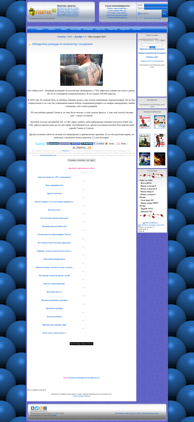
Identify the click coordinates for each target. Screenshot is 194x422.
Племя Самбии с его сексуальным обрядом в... (54, 201)
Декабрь (78, 36)
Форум (63, 29)
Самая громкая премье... (117, 17)
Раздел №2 (112, 29)
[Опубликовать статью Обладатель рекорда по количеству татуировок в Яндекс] (122, 144)
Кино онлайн (76, 29)
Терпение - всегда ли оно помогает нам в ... (54, 250)
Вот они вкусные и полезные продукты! (54, 242)
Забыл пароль (148, 18)
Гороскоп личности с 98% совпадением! (54, 177)
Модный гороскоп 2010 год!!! (54, 226)
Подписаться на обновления (152, 61)
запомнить (144, 14)
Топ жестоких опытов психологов (54, 218)
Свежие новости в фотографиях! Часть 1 (54, 234)
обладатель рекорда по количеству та (84, 377)
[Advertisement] (152, 82)
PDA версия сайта (122, 413)
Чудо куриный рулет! (54, 185)
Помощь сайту (152, 57)
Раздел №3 (124, 29)
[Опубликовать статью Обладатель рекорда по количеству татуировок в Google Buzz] (75, 144)
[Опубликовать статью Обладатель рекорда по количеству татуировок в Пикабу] (110, 144)
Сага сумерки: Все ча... (117, 10)
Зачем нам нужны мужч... (117, 15)
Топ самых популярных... (117, 13)
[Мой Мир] (45, 408)
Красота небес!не (54, 193)
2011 (70, 36)
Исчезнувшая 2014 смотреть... (68, 14)
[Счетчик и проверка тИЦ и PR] (151, 225)
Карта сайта (136, 413)
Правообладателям (150, 413)
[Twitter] (36, 408)
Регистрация (157, 18)
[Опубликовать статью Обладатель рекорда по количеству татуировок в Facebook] (64, 144)
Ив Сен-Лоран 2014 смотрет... (68, 12)
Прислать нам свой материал (152, 49)
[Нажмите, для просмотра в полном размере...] (81, 85)
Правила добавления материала (152, 53)
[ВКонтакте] (32, 408)
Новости (51, 29)
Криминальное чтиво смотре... (68, 8)
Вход (87, 396)
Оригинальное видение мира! (54, 324)
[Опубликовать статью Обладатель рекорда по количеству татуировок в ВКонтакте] (53, 144)
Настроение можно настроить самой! (54, 275)
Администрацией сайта (48, 155)
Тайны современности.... (117, 8)
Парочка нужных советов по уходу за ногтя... (54, 267)
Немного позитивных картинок (54, 300)
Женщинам (88, 29)
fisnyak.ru (65, 151)
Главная (39, 29)
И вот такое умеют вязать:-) (54, 332)
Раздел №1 (100, 29)
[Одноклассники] (89, 147)
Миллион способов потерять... (68, 9)
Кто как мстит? (54, 209)
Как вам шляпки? (54, 316)
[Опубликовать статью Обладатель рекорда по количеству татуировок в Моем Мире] (87, 144)
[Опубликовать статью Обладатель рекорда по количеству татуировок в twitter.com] (40, 144)
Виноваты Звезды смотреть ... (68, 11)
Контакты (137, 29)
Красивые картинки (54, 308)
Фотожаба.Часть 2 (54, 291)
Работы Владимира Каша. (54, 259)
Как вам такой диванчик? (54, 283)
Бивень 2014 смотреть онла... (68, 16)
